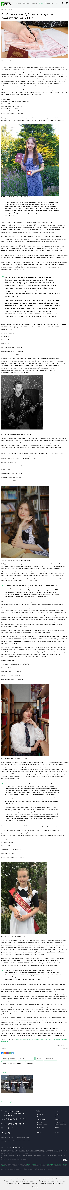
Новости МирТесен (8, 1102)
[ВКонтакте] (2, 1053)
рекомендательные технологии (36, 1164)
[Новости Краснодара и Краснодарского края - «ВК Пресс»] (6, 4)
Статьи (57, 1114)
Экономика (34, 3)
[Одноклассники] (5, 1053)
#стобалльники (26, 1059)
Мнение (57, 1119)
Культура (40, 1127)
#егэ (39, 1059)
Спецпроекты (59, 1122)
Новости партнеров (61, 1125)
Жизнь (41, 3)
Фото (57, 1127)
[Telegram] (12, 1053)
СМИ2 (3, 1072)
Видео (57, 1130)
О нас (56, 1132)
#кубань (30, 1063)
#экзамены (50, 1059)
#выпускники (9, 1059)
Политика (26, 3)
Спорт (39, 1132)
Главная (3, 9)
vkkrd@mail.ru (9, 1128)
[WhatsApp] (10, 1053)
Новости (18, 3)
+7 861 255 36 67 (14, 1123)
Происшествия (49, 3)
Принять (35, 1187)
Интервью (58, 1117)
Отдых (39, 1130)
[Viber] (7, 1053)
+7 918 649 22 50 (15, 1119)
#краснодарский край (12, 1063)
